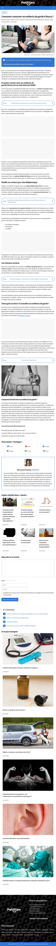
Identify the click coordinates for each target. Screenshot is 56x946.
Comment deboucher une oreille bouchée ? (16, 838)
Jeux (51, 932)
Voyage (36, 935)
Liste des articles (34, 909)
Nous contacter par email (37, 905)
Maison (3, 935)
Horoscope (38, 932)
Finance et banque (7, 932)
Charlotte (35, 470)
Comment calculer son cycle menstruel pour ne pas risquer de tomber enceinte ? (27, 513)
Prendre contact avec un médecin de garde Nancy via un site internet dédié (27, 614)
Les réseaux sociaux (12, 622)
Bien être (17, 930)
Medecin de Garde (24, 315)
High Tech (30, 932)
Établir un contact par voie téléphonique (18, 618)
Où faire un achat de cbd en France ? (14, 710)
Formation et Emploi (20, 932)
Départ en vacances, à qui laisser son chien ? (17, 752)
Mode (8, 935)
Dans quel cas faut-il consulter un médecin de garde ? (21, 626)
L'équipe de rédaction (36, 907)
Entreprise (45, 930)
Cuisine (38, 930)
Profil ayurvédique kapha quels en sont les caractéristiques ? (9, 542)
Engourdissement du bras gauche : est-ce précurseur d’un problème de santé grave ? (17, 795)
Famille (52, 930)
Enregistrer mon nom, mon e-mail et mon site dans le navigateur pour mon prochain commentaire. (28, 594)
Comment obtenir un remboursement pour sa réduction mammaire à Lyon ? (26, 880)
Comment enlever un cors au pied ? (45, 511)
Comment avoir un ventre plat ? (26, 541)
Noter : (3, 580)
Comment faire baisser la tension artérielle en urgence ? (20, 668)
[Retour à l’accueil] (28, 3)
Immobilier (45, 932)
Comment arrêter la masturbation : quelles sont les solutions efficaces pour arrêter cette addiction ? (9, 515)
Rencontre (15, 935)
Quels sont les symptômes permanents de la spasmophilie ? (44, 543)
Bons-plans (24, 930)
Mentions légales (34, 911)
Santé (4, 12)
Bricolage (32, 930)
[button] (53, 8)
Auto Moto (4, 930)
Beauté (11, 930)
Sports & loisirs (28, 935)
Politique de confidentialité (37, 913)
